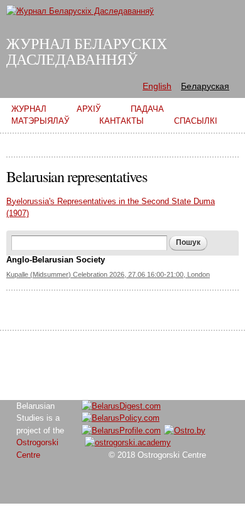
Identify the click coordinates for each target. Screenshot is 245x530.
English (157, 86)
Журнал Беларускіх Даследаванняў (86, 52)
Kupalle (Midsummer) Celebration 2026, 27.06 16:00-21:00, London (108, 274)
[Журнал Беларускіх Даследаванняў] (80, 11)
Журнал (28, 109)
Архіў (89, 109)
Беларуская (205, 86)
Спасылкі (195, 121)
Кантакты (121, 121)
